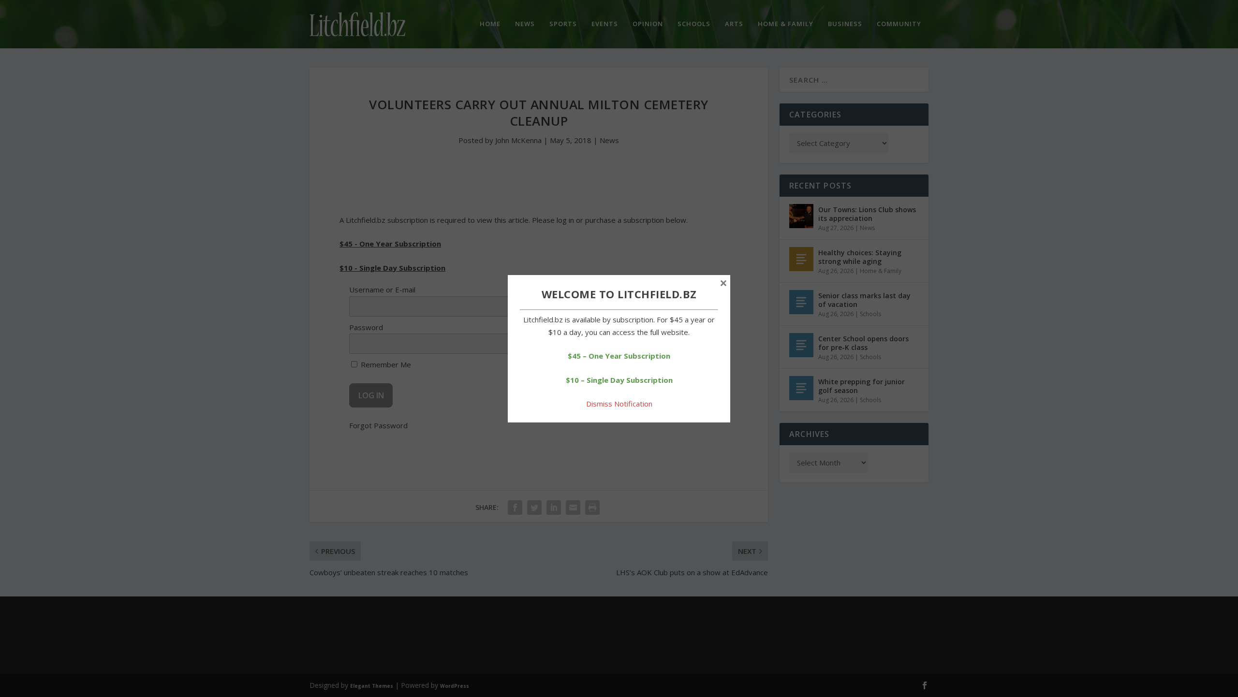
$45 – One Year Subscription (619, 356)
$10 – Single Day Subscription (619, 380)
